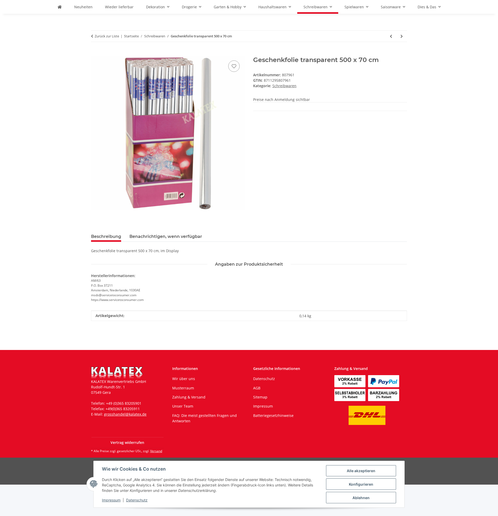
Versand (156, 451)
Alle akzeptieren (361, 471)
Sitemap (260, 397)
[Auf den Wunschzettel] (234, 66)
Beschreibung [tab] (106, 236)
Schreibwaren (284, 85)
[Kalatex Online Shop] (59, 7)
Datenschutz (137, 500)
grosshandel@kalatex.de (125, 414)
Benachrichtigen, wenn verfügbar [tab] (165, 236)
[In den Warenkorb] (95, 53)
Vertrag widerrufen (127, 442)
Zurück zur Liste (107, 36)
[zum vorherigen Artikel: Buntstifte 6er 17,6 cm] (391, 36)
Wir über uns (183, 378)
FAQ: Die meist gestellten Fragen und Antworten (204, 418)
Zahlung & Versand (188, 397)
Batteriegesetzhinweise (273, 415)
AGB (256, 388)
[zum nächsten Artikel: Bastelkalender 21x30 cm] (401, 36)
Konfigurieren (361, 484)
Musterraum (183, 388)
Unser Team (182, 406)
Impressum (111, 500)
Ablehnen (361, 498)
